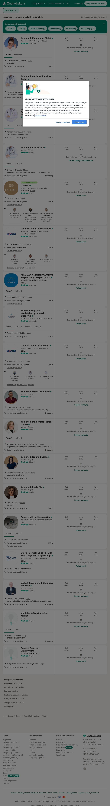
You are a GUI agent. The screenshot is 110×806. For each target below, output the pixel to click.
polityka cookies (41, 115)
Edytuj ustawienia (63, 122)
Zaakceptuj (79, 122)
